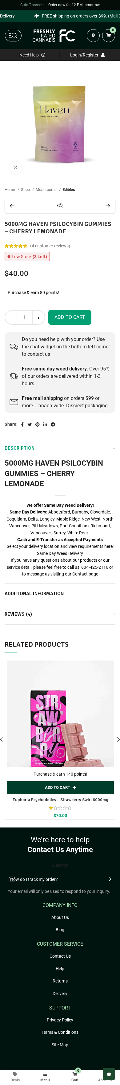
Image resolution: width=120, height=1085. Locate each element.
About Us (60, 917)
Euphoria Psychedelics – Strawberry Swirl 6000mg (60, 799)
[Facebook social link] (22, 424)
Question (60, 865)
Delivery (60, 993)
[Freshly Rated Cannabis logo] (54, 35)
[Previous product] (12, 205)
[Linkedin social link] (45, 424)
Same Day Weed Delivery (60, 553)
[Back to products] (60, 205)
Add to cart (69, 317)
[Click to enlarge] (15, 167)
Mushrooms (47, 189)
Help (60, 968)
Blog (60, 929)
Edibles (68, 189)
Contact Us (60, 956)
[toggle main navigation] (13, 35)
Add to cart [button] (57, 787)
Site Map (60, 1044)
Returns (60, 980)
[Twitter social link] (30, 424)
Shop (26, 189)
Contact (80, 574)
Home (10, 189)
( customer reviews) (50, 245)
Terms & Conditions (60, 1032)
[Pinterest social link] (38, 424)
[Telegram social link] (53, 424)
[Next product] (108, 205)
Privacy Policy (60, 1019)
